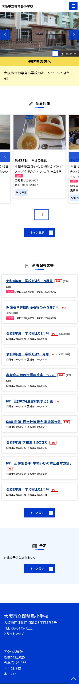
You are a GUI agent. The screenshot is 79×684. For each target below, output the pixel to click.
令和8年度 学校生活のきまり (27, 442)
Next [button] (74, 34)
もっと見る (37, 232)
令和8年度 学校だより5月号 (28, 489)
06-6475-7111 (22, 628)
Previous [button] (5, 34)
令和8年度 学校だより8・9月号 (30, 280)
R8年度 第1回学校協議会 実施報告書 (34, 421)
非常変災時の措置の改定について (31, 374)
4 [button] (75, 54)
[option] (39, 34)
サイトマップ (15, 633)
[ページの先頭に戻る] (73, 679)
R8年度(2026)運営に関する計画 (30, 401)
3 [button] (71, 54)
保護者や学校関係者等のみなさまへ (33, 307)
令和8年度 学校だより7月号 (28, 333)
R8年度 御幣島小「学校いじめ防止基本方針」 (38, 463)
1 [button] (62, 54)
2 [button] (67, 54)
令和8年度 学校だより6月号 (28, 354)
